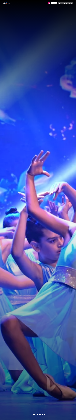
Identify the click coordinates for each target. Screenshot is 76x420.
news (34, 3)
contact (45, 3)
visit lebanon (39, 3)
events (30, 3)
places (25, 3)
